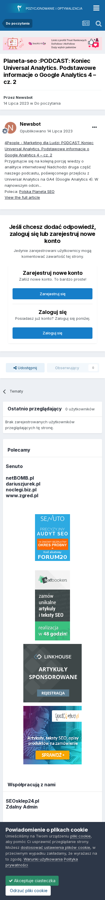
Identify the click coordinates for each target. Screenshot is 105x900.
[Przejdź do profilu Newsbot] (10, 128)
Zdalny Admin (22, 807)
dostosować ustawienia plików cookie (55, 847)
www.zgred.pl (22, 495)
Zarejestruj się (53, 293)
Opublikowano (46, 131)
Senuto (14, 466)
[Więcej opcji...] (94, 127)
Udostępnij (27, 367)
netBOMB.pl (20, 478)
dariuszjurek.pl (23, 484)
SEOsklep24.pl (22, 801)
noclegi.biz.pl (21, 490)
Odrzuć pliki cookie (28, 890)
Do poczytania (47, 103)
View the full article (22, 197)
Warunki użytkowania (43, 859)
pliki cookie (80, 836)
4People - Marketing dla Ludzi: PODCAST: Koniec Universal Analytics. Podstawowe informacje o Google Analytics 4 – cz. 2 (49, 148)
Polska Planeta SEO (37, 191)
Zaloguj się (52, 333)
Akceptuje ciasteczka (34, 880)
